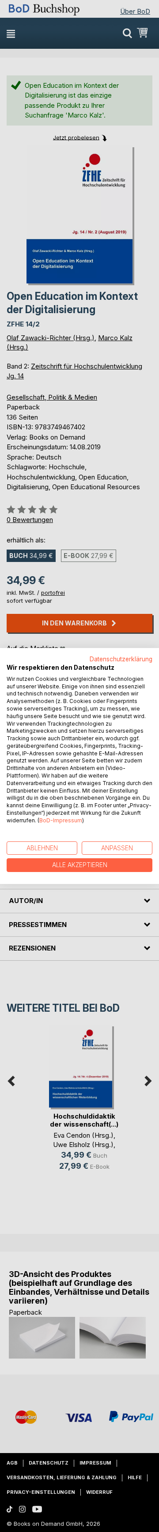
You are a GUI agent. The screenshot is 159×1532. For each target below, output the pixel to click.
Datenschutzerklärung (121, 659)
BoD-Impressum (60, 820)
